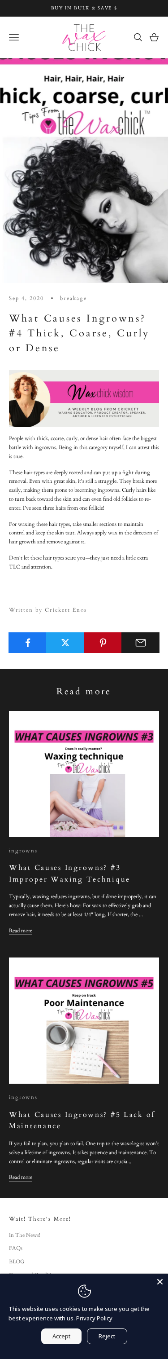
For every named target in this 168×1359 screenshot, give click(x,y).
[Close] (159, 1281)
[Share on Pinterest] (102, 643)
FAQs (15, 1248)
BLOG (17, 1261)
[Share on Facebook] (27, 643)
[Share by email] (140, 643)
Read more (20, 930)
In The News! (24, 1235)
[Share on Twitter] (65, 643)
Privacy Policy (94, 1318)
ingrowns (23, 850)
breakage (73, 298)
